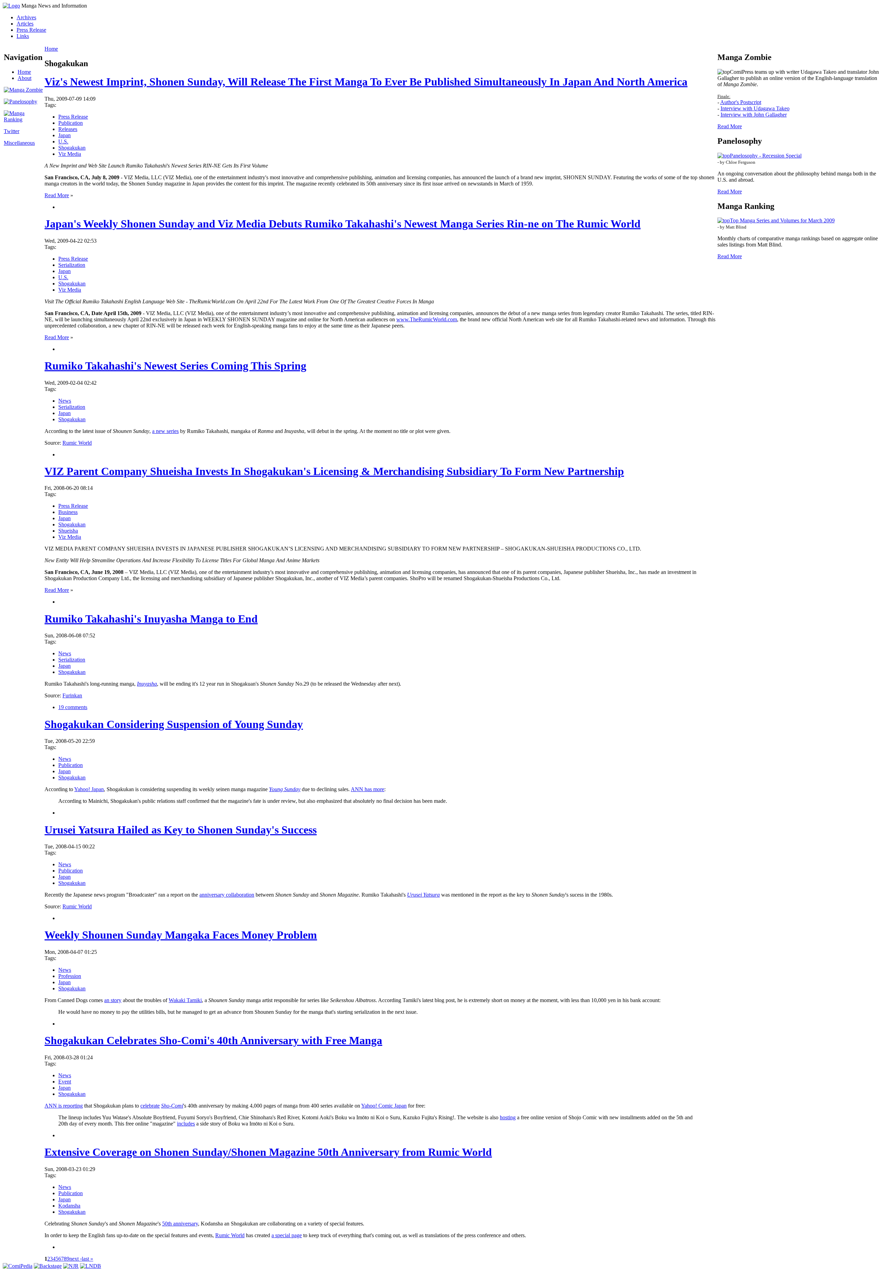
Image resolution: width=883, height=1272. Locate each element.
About (24, 78)
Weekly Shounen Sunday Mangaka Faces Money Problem (180, 935)
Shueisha (68, 531)
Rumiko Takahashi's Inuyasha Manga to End (151, 619)
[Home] (11, 6)
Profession (69, 976)
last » (87, 1259)
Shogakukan (72, 148)
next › (75, 1259)
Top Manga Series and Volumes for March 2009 (782, 220)
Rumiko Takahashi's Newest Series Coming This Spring (175, 366)
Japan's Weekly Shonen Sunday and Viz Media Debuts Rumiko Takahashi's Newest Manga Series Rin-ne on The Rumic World (342, 224)
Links (23, 36)
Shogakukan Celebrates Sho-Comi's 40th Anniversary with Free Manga (213, 1040)
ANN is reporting (63, 1106)
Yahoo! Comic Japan (384, 1106)
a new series (165, 431)
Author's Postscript (740, 102)
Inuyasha (147, 684)
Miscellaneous (19, 143)
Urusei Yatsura (423, 895)
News (64, 401)
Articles (25, 24)
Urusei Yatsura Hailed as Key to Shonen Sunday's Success (180, 830)
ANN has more (367, 789)
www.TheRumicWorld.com (426, 319)
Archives (26, 17)
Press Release (31, 30)
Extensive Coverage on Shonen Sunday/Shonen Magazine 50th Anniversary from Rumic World (268, 1152)
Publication (70, 123)
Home (24, 72)
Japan (64, 135)
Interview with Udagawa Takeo (755, 108)
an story (112, 1000)
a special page (286, 1235)
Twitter (11, 131)
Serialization (71, 265)
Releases (67, 129)
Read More (56, 195)
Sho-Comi (172, 1106)
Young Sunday (284, 789)
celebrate (150, 1106)
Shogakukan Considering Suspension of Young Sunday (173, 724)
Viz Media (69, 154)
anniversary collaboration (226, 895)
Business (68, 512)
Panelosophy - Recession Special (766, 156)
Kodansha (69, 1206)
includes (186, 1124)
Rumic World (77, 443)
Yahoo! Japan (89, 789)
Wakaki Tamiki (185, 1000)
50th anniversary (180, 1223)
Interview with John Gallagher (754, 115)
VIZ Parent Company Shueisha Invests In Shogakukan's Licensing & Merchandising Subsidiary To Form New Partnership (334, 471)
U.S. (63, 141)
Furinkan (72, 695)
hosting (508, 1117)
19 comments (72, 707)
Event (64, 1081)
